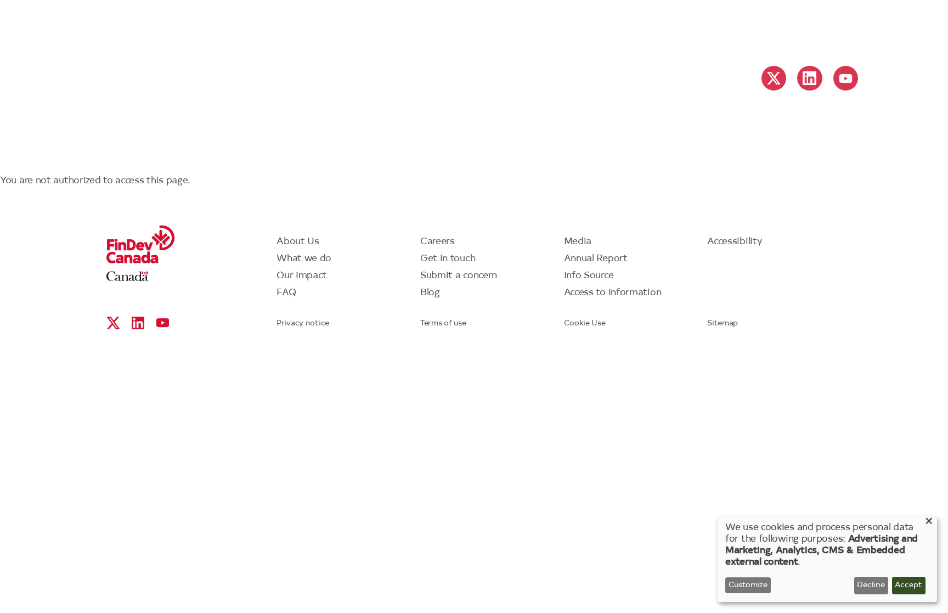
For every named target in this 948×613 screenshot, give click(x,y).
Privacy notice (302, 324)
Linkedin (809, 78)
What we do (303, 258)
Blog (430, 292)
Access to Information (613, 292)
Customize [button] (748, 585)
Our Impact (301, 275)
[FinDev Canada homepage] (474, 23)
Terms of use (443, 324)
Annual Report (596, 258)
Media (578, 241)
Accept (908, 585)
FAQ (286, 292)
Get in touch (447, 258)
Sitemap (722, 324)
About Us (297, 241)
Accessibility (734, 241)
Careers (437, 241)
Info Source (589, 275)
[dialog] (827, 559)
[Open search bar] (839, 26)
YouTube (846, 78)
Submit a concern (458, 275)
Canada (127, 276)
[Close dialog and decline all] (929, 523)
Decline (871, 585)
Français (778, 28)
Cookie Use (585, 324)
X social (774, 78)
